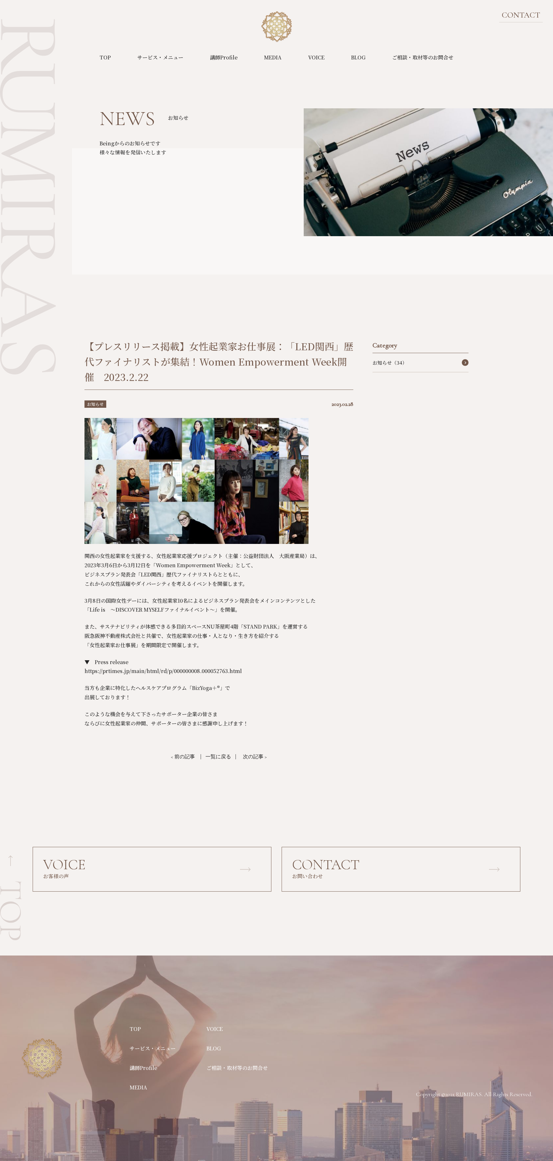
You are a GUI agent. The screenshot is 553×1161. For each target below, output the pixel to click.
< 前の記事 (183, 756)
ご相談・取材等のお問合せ (422, 57)
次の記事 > (255, 756)
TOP (105, 57)
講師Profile (223, 57)
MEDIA (273, 57)
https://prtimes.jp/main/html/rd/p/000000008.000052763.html (163, 671)
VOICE (316, 57)
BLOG (358, 57)
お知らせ (95, 404)
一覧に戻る (218, 756)
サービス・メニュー (160, 57)
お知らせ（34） (390, 362)
